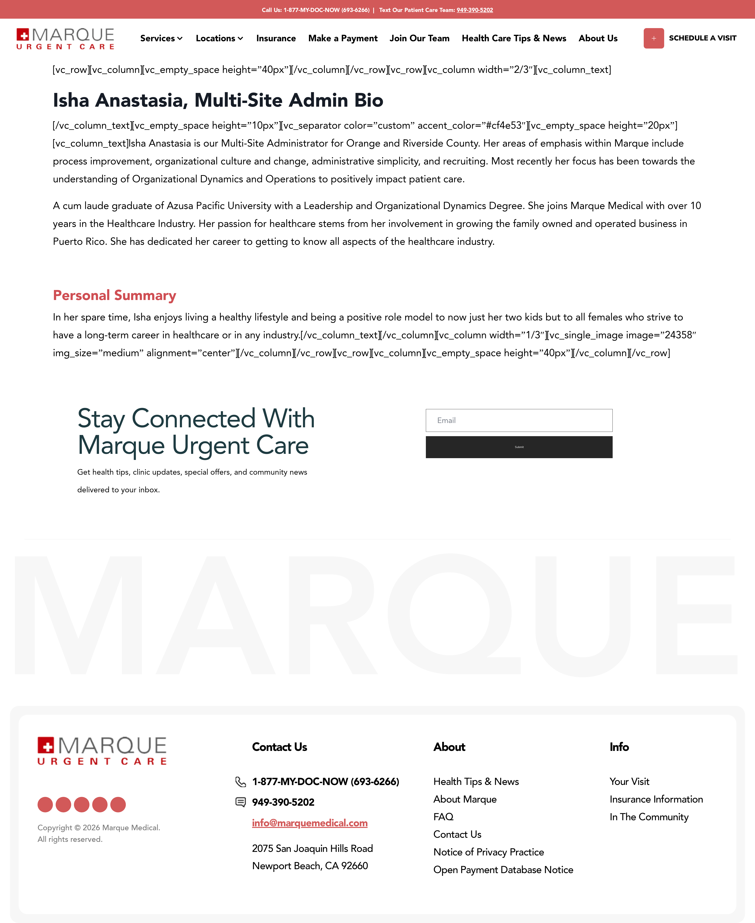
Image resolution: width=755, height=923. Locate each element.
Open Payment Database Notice (503, 870)
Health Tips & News (476, 782)
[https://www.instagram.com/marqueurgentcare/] (118, 804)
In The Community (649, 817)
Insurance (276, 38)
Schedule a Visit (703, 38)
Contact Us (457, 834)
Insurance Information (656, 799)
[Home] (65, 38)
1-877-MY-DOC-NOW (312, 9)
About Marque (465, 799)
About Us (598, 38)
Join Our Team (420, 38)
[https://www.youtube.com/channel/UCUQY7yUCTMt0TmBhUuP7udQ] (63, 804)
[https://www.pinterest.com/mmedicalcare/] (100, 804)
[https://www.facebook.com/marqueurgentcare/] (81, 804)
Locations (215, 38)
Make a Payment (343, 38)
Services (157, 38)
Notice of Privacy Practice (488, 852)
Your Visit (630, 782)
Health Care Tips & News (514, 38)
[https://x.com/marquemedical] (45, 804)
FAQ (443, 817)
